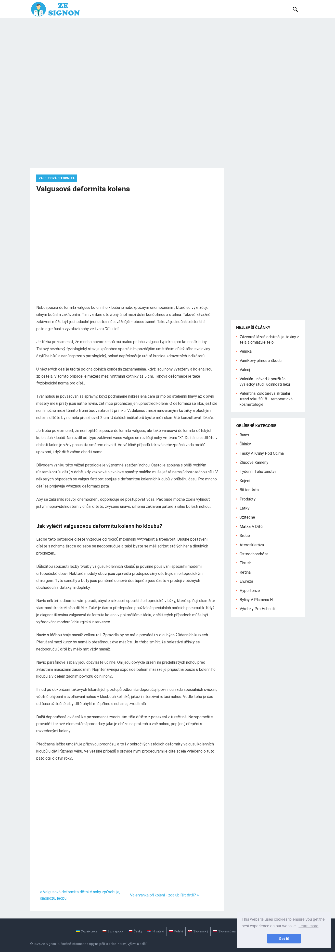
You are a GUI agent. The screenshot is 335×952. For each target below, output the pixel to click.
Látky (244, 508)
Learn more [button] (308, 926)
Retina (245, 572)
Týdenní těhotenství (258, 471)
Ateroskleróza (252, 545)
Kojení (245, 480)
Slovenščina (227, 931)
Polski (178, 931)
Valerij (245, 369)
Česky (138, 931)
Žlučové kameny (254, 462)
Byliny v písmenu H (256, 599)
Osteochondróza (254, 554)
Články (245, 444)
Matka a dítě (251, 526)
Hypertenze (250, 590)
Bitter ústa (249, 490)
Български (115, 931)
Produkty (248, 499)
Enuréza (246, 581)
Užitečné (247, 517)
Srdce (245, 535)
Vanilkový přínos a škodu (261, 360)
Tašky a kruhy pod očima (262, 453)
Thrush (245, 563)
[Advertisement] (167, 55)
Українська (89, 931)
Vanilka (246, 351)
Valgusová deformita (57, 178)
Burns (244, 435)
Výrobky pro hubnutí (257, 608)
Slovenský (200, 931)
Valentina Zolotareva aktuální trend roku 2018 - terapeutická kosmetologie (266, 399)
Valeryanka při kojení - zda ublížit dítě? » (164, 895)
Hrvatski (158, 931)
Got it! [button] (284, 938)
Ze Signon (48, 944)
